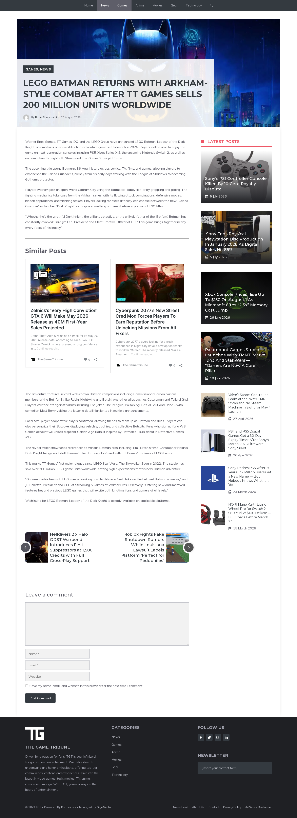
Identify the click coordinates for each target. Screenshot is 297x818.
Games (122, 5)
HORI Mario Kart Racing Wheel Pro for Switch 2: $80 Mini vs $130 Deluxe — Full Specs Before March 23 (249, 513)
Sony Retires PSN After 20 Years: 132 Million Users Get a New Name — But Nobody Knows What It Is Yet (249, 476)
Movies (158, 5)
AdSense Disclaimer (258, 807)
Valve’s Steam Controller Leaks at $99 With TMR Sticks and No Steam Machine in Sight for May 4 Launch (249, 403)
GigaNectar (104, 807)
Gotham (83, 190)
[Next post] (189, 547)
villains (70, 405)
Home (88, 5)
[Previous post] (25, 547)
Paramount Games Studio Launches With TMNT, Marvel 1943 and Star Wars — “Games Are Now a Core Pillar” (235, 360)
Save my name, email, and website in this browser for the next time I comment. (86, 686)
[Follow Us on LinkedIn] (226, 737)
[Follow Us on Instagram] (218, 737)
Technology (194, 5)
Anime (140, 5)
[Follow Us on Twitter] (209, 737)
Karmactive (68, 807)
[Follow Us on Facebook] (201, 737)
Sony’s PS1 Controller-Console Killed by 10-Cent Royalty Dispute (236, 183)
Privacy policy (232, 807)
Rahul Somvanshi (46, 117)
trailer (45, 448)
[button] (211, 5)
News (105, 5)
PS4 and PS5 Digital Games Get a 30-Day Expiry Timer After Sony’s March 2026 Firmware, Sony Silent (248, 439)
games (76, 490)
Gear (174, 5)
